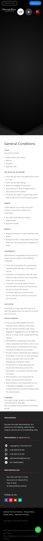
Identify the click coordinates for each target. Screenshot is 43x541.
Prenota (35, 3)
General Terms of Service (12, 512)
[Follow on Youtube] (15, 500)
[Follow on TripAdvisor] (20, 500)
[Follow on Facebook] (6, 500)
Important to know (22, 514)
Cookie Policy (8, 514)
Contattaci (9, 3)
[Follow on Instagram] (11, 500)
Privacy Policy (29, 512)
